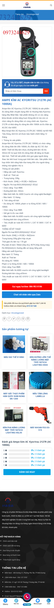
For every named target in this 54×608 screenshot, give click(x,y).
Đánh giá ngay (27, 472)
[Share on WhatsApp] (4, 319)
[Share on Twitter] (14, 319)
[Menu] (3, 5)
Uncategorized (32, 14)
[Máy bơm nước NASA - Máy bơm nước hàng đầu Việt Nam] (27, 5)
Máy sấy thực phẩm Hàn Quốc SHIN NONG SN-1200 (14, 396)
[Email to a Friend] (18, 319)
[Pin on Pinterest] (23, 319)
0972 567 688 (31, 306)
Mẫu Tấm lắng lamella (40, 394)
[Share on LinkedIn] (28, 319)
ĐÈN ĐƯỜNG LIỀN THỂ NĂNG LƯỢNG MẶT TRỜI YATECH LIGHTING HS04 (40, 361)
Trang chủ (19, 14)
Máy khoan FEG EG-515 (40, 428)
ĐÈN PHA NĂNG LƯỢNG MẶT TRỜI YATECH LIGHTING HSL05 (14, 430)
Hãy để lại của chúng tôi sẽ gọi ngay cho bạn (30, 84)
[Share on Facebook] (9, 319)
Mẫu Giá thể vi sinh (14, 357)
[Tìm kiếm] (51, 5)
